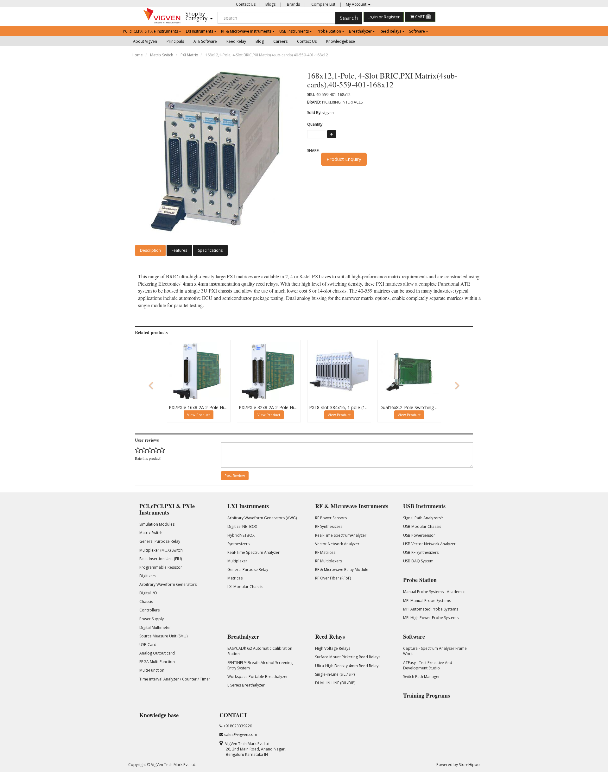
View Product (198, 414)
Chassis (146, 601)
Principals (175, 41)
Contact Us (246, 4)
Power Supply (151, 619)
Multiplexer (237, 561)
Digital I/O (148, 593)
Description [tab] (150, 250)
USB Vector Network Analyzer (429, 544)
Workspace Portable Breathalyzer (257, 676)
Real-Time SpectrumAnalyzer (340, 535)
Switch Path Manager (421, 676)
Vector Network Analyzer (337, 544)
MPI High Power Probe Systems (431, 617)
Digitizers (147, 576)
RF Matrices (325, 552)
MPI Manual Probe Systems (427, 600)
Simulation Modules (156, 524)
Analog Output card (157, 653)
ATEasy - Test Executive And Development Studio (427, 665)
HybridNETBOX (241, 535)
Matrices (235, 578)
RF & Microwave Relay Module (341, 569)
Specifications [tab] (210, 250)
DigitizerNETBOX (242, 526)
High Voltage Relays (332, 648)
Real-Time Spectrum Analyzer (253, 552)
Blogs (270, 4)
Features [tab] (179, 250)
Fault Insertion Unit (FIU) (160, 558)
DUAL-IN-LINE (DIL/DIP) (335, 683)
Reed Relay (236, 41)
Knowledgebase (340, 41)
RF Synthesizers (328, 526)
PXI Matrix (189, 55)
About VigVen (145, 41)
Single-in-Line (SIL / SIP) (335, 674)
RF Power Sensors (331, 518)
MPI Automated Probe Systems (430, 609)
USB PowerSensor (419, 535)
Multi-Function (151, 670)
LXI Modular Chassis (245, 586)
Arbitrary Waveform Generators (168, 584)
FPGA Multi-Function (157, 661)
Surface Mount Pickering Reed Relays (347, 657)
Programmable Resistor (160, 567)
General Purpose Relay (159, 541)
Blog (260, 41)
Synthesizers (238, 544)
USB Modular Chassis (422, 526)
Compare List (322, 4)
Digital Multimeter (155, 627)
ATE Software (205, 41)
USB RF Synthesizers (421, 552)
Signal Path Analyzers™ (423, 518)
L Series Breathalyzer (246, 685)
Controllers (149, 610)
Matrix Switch (161, 55)
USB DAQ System (418, 561)
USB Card (147, 644)
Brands (293, 4)
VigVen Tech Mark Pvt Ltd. (173, 764)
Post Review (235, 475)
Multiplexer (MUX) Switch (161, 550)
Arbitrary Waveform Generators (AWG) (262, 518)
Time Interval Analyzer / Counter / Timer (174, 679)
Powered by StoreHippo (458, 764)
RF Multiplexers (328, 561)
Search (348, 18)
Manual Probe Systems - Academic (434, 591)
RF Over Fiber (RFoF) (333, 578)
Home (137, 55)
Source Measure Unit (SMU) (163, 636)
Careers (280, 41)
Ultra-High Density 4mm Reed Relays (347, 665)
